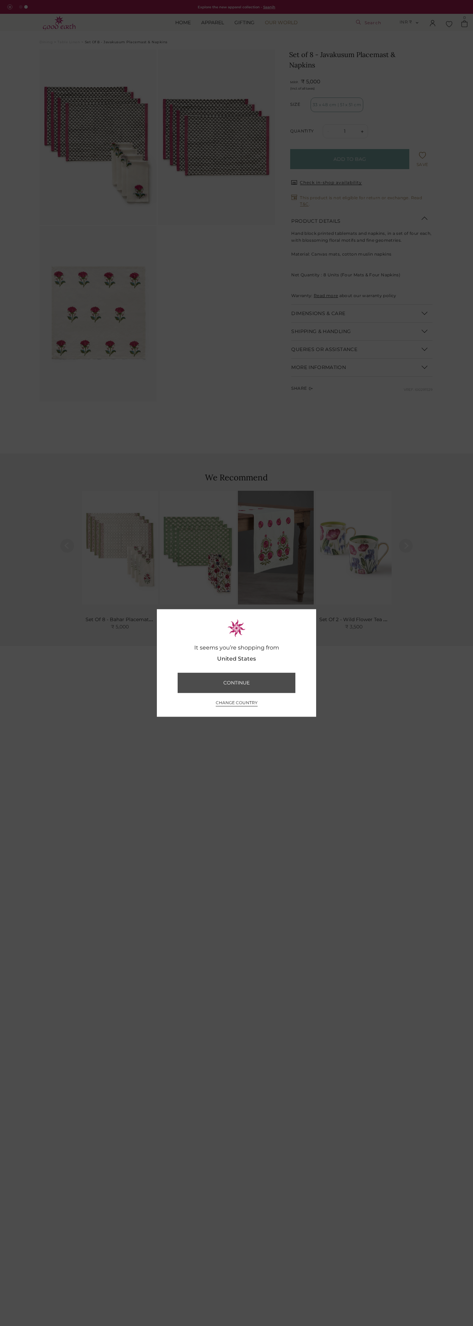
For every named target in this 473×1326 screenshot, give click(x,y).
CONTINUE (236, 683)
